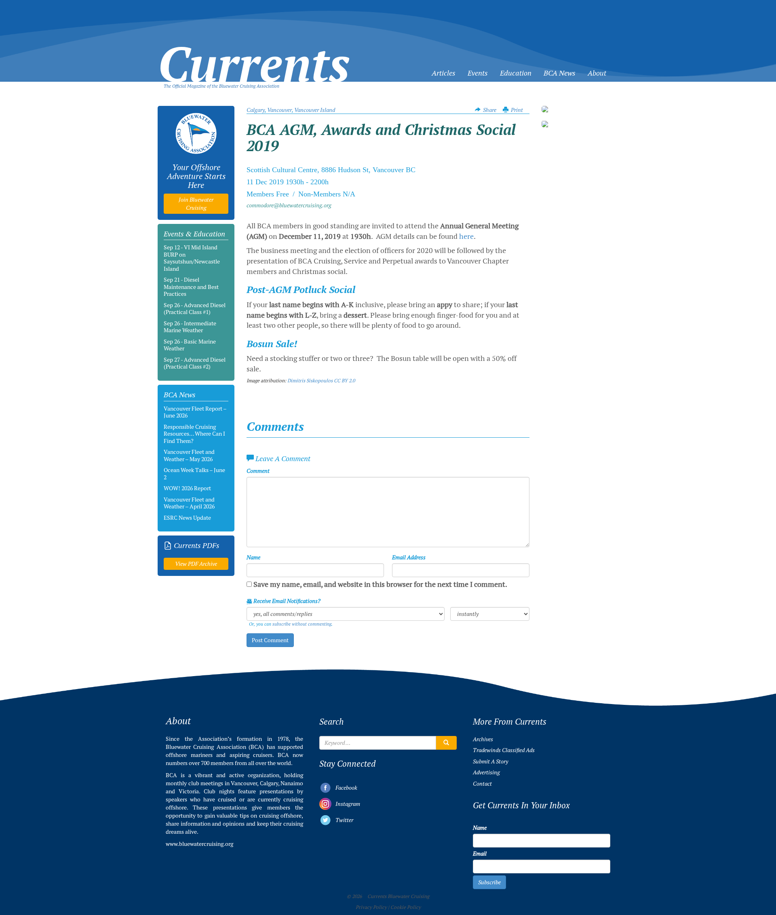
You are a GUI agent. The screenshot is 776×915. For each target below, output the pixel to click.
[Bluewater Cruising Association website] (196, 133)
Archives (483, 739)
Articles (443, 73)
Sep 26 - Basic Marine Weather (190, 345)
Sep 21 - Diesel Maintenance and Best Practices (191, 286)
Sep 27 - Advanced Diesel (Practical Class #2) (195, 363)
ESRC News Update (187, 517)
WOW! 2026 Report (187, 488)
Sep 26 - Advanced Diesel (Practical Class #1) (195, 308)
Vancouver (279, 110)
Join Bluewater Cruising (196, 203)
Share (489, 110)
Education (515, 73)
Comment (258, 470)
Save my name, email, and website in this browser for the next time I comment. (380, 584)
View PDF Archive (196, 563)
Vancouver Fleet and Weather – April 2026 (189, 503)
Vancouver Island (314, 110)
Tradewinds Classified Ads (504, 750)
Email (480, 853)
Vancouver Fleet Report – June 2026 (195, 412)
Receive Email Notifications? (286, 601)
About (597, 73)
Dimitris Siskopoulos (310, 380)
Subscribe (489, 882)
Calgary (256, 110)
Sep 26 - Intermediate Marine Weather (190, 327)
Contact (482, 783)
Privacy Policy (371, 907)
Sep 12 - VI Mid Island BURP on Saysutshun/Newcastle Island (192, 258)
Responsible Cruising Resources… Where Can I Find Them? (194, 434)
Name (253, 557)
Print (517, 110)
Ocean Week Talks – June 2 (194, 473)
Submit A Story (490, 761)
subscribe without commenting (301, 624)
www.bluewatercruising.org (199, 844)
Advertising (486, 772)
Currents (254, 51)
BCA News (560, 73)
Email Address (409, 557)
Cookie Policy (405, 907)
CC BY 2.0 (344, 380)
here (466, 236)
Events (478, 73)
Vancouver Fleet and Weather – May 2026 (189, 455)
